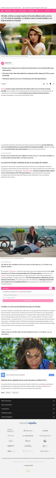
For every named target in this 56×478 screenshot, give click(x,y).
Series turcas (15, 392)
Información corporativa (11, 458)
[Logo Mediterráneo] (45, 451)
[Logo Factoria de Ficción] (45, 436)
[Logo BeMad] (45, 441)
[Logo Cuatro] (45, 430)
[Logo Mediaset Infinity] (10, 430)
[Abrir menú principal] (54, 10)
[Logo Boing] (11, 441)
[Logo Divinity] (10, 436)
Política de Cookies (40, 458)
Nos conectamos (6, 405)
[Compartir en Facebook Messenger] (50, 83)
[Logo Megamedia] (29, 465)
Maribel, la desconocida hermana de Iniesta (11, 7)
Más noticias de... (6, 401)
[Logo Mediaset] (28, 424)
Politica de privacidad (20, 458)
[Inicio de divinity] (2, 10)
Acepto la (9, 297)
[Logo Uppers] (11, 446)
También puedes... (7, 413)
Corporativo (5, 409)
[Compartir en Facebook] (53, 83)
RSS (53, 458)
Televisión (8, 10)
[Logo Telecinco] (28, 430)
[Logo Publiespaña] (28, 451)
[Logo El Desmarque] (28, 435)
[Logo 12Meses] (45, 446)
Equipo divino (8, 62)
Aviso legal (4, 458)
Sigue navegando (6, 417)
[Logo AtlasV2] (11, 451)
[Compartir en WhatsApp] (44, 83)
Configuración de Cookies (30, 458)
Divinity (3, 89)
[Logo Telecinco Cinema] (28, 446)
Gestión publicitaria (48, 458)
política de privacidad (11, 297)
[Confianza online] (28, 472)
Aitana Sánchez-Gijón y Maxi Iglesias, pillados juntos (35, 7)
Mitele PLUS (47, 386)
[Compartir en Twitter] (47, 83)
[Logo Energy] (28, 441)
